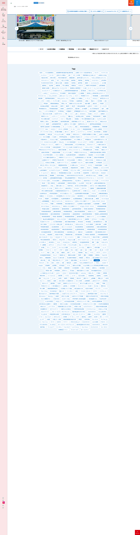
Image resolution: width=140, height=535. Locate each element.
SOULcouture (42, 296)
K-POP (107, 250)
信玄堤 (48, 281)
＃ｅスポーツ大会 (66, 299)
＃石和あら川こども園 (101, 160)
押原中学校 (42, 275)
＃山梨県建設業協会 (77, 198)
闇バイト (73, 131)
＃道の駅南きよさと (71, 232)
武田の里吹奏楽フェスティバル (75, 219)
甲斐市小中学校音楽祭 (91, 85)
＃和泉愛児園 (65, 167)
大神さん (48, 101)
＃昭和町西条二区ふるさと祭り (65, 306)
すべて (42, 49)
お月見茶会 (105, 281)
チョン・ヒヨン (46, 278)
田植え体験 (98, 224)
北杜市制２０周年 (80, 116)
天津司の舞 (87, 319)
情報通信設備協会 (54, 103)
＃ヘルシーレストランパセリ (92, 137)
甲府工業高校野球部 (45, 239)
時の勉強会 (88, 221)
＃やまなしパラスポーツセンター (87, 206)
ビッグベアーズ (81, 131)
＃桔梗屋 (97, 147)
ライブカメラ (104, 260)
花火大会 (96, 286)
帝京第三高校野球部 (88, 209)
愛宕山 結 (64, 103)
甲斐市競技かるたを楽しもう (89, 75)
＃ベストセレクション (91, 309)
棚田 (85, 255)
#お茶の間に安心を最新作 (45, 304)
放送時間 (87, 219)
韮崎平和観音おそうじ (103, 111)
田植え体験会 (74, 260)
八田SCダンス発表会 (61, 75)
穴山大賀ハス (78, 180)
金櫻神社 (44, 85)
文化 (72, 250)
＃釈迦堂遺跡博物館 (101, 206)
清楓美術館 (71, 77)
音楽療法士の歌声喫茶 (75, 88)
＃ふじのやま (97, 314)
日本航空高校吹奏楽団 (45, 255)
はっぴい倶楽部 (89, 224)
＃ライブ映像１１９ (78, 139)
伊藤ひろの (100, 278)
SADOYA (59, 322)
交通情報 (97, 260)
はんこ (40, 111)
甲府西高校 (57, 270)
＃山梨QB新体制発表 (71, 155)
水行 (58, 80)
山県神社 (65, 286)
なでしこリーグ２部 (61, 245)
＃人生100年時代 (49, 301)
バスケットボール (45, 80)
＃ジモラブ (57, 167)
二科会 (51, 185)
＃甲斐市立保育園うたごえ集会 (89, 134)
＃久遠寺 (54, 137)
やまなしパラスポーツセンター (99, 201)
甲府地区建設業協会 (84, 126)
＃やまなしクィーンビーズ (46, 144)
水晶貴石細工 (79, 101)
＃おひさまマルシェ (56, 206)
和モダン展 (88, 183)
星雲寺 (86, 83)
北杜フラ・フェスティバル (57, 201)
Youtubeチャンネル (111, 11)
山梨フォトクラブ (96, 281)
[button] (17, 29)
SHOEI (96, 106)
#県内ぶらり (43, 306)
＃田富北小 (41, 196)
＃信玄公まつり (76, 134)
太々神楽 (104, 83)
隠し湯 (101, 250)
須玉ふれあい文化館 (47, 114)
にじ (91, 260)
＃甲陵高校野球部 (91, 229)
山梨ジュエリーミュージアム (65, 96)
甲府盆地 (46, 103)
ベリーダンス (69, 291)
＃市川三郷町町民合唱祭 (47, 191)
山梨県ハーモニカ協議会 (76, 98)
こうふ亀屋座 (81, 93)
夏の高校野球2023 (98, 221)
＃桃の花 (55, 239)
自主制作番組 (51, 49)
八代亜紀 (98, 273)
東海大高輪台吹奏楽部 (70, 221)
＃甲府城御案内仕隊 (87, 149)
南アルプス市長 (65, 80)
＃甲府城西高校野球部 (103, 234)
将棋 (68, 252)
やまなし (98, 263)
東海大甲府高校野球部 (80, 211)
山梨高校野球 (105, 237)
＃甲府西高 (65, 170)
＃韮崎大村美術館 (62, 149)
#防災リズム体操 (65, 296)
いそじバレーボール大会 (46, 188)
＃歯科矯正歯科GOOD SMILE (78, 311)
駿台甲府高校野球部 (87, 214)
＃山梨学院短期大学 (65, 198)
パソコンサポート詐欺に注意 (55, 224)
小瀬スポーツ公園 (56, 319)
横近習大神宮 (44, 77)
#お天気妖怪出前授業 (69, 301)
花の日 (66, 260)
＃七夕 (58, 242)
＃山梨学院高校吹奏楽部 (65, 139)
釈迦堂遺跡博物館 (87, 129)
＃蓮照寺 (55, 304)
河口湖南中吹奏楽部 (71, 257)
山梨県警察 (87, 281)
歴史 (76, 250)
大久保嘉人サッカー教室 (66, 288)
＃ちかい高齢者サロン (46, 299)
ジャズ (62, 119)
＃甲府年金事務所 (53, 193)
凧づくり (67, 131)
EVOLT (106, 175)
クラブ (77, 317)
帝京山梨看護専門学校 (70, 178)
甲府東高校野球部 (46, 216)
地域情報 (40, 250)
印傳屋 (51, 203)
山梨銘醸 (93, 278)
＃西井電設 (104, 147)
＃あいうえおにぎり (43, 237)
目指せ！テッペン (90, 216)
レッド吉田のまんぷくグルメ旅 (46, 273)
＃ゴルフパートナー (45, 311)
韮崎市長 (73, 80)
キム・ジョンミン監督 (63, 247)
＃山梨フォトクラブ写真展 (77, 296)
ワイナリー (65, 322)
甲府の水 (88, 257)
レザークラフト (51, 306)
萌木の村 (79, 278)
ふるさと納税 (95, 322)
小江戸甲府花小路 (101, 90)
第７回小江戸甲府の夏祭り (81, 185)
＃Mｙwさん (61, 142)
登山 (86, 252)
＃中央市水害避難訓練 (103, 304)
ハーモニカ (87, 98)
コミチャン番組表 (97, 11)
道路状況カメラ (125, 11)
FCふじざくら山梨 (72, 245)
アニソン (43, 252)
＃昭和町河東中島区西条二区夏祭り (98, 152)
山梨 (76, 114)
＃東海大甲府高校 (45, 152)
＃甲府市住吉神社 (63, 137)
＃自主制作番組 (98, 165)
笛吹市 (90, 317)
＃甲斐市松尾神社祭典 (79, 309)
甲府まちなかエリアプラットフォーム (86, 178)
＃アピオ (40, 198)
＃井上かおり (62, 239)
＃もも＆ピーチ (58, 237)
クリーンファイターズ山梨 (44, 180)
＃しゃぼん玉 (44, 314)
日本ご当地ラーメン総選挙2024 (66, 281)
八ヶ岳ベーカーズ (87, 88)
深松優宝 (100, 175)
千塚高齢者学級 (95, 126)
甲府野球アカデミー (85, 96)
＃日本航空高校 (54, 198)
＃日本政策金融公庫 (92, 196)
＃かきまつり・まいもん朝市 (50, 142)
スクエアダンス (95, 80)
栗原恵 (97, 198)
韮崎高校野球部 (65, 209)
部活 (83, 268)
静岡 (107, 108)
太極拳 (48, 319)
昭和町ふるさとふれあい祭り (75, 103)
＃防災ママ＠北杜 (89, 160)
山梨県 (75, 263)
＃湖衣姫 (68, 134)
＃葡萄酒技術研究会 (62, 165)
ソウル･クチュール (104, 293)
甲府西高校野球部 (68, 211)
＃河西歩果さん (44, 139)
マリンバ (96, 114)
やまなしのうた (104, 242)
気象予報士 (42, 327)
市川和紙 (71, 101)
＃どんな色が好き (102, 311)
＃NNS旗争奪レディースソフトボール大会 (65, 196)
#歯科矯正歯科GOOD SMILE (83, 324)
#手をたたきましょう (75, 322)
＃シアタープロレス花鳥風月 (101, 170)
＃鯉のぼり (80, 232)
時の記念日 (80, 221)
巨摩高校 (105, 273)
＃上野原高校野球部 (79, 229)
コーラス (40, 317)
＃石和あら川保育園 (49, 162)
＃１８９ (94, 191)
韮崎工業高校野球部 (55, 214)
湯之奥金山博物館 (44, 106)
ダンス (78, 129)
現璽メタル (70, 116)
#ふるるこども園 (53, 139)
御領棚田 (91, 255)
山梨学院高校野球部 (76, 209)
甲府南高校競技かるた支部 (65, 173)
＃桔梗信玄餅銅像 (56, 152)
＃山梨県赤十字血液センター (76, 137)
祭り (101, 317)
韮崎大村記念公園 (89, 198)
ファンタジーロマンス (85, 291)
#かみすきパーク (91, 144)
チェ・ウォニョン (104, 319)
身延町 (57, 296)
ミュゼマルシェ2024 (101, 119)
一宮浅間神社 (91, 275)
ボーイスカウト (103, 106)
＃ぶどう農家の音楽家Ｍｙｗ (49, 157)
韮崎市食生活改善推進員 (95, 124)
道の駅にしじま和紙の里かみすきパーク (96, 93)
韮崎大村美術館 (72, 93)
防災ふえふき (92, 90)
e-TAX (42, 101)
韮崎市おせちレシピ (82, 124)
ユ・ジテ (73, 275)
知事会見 (69, 263)
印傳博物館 (104, 126)
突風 (106, 221)
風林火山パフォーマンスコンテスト (59, 88)
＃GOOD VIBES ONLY (87, 170)
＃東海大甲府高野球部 (99, 157)
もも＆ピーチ (105, 263)
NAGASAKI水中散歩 (73, 273)
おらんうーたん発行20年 (58, 257)
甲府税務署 (95, 96)
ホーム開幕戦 (43, 245)
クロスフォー (84, 188)
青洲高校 (105, 131)
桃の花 (41, 257)
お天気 (57, 263)
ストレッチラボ (44, 203)
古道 (81, 250)
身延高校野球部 (76, 214)
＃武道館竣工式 (43, 309)
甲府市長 (87, 80)
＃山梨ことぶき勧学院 (104, 134)
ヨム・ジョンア (48, 317)
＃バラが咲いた (42, 242)
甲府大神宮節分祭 (62, 77)
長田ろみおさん (103, 121)
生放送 (66, 250)
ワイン (48, 247)
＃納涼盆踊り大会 (93, 299)
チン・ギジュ (59, 327)
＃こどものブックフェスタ (54, 170)
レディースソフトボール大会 (46, 131)
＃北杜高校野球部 (79, 227)
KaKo (46, 129)
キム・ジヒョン (85, 327)
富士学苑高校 (97, 131)
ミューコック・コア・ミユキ (99, 88)
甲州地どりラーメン (45, 286)
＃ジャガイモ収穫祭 (100, 155)
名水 (86, 250)
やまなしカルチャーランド (63, 98)
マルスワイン (82, 293)
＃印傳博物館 (59, 203)
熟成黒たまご (63, 255)
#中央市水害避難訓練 (97, 301)
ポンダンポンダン (94, 327)
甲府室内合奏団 (45, 209)
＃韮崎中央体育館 (69, 144)
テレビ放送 (101, 219)
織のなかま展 (59, 83)
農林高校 (53, 283)
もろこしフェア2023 (61, 219)
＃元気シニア (59, 301)
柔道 (55, 268)
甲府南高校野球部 (44, 214)
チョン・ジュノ (45, 322)
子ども (43, 268)
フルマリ (76, 96)
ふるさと (58, 273)
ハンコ (71, 114)
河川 (48, 263)
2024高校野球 (75, 268)
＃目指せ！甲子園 (58, 234)
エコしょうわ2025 (53, 96)
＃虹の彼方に (52, 242)
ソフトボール (48, 250)
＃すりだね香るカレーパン (66, 193)
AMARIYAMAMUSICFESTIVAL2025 (75, 175)
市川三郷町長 (66, 85)
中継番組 (62, 49)
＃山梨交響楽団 (43, 170)
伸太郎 (43, 183)
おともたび (95, 98)
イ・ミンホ (105, 288)
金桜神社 (88, 116)
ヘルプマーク (54, 116)
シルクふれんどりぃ (95, 83)
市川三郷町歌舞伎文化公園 (88, 119)
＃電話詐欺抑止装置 (54, 314)
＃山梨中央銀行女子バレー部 (100, 139)
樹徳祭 (62, 108)
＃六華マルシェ (86, 191)
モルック (55, 255)
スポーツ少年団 (76, 75)
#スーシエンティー (85, 329)
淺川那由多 (83, 90)
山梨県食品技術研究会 (67, 180)
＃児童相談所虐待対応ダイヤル (62, 191)
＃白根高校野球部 (90, 227)
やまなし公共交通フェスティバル (98, 77)
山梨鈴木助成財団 (105, 96)
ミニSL (68, 265)
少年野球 (65, 317)
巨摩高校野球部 (102, 211)
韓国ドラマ (89, 247)
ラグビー (94, 245)
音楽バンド (61, 291)
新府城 (87, 268)
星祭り (52, 80)
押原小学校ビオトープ (58, 260)
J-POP (60, 250)
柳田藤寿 (52, 175)
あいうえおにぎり (84, 260)
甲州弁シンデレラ (59, 188)
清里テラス (85, 278)
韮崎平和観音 (92, 111)
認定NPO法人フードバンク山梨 (91, 180)
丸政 (69, 75)
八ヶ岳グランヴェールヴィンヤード (69, 293)
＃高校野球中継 (68, 234)
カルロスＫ (53, 129)
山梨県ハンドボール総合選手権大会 (84, 72)
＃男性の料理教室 (104, 296)
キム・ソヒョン (95, 319)
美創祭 (47, 124)
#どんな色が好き (43, 324)
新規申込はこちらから (131, 4)
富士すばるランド (43, 293)
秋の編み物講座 (58, 131)
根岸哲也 (97, 255)
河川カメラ (41, 263)
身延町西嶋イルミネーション (78, 121)
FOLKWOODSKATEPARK (47, 83)
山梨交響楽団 (102, 85)
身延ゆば (95, 103)
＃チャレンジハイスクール (74, 149)
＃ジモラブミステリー (88, 306)
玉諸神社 (99, 275)
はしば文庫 (81, 183)
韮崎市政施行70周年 (92, 293)
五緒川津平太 (68, 188)
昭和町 (60, 268)
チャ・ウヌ (51, 75)
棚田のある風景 (71, 255)
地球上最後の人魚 (78, 288)
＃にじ (51, 237)
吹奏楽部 (81, 257)
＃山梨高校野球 (89, 232)
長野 (103, 108)
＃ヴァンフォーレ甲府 (75, 170)
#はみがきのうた (96, 324)
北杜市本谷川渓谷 (43, 175)
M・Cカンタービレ (42, 96)
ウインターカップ (74, 329)
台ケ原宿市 (84, 108)
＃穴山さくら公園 (71, 239)
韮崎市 (65, 278)
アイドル (92, 252)
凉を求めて (103, 173)
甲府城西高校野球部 (69, 216)
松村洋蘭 (100, 101)
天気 (58, 252)
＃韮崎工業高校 (99, 142)
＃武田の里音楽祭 (56, 147)
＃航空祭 (47, 198)
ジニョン (54, 278)
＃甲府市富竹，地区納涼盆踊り (79, 299)
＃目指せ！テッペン (92, 211)
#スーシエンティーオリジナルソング (66, 324)
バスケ (55, 250)
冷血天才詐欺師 (89, 288)
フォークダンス (104, 327)
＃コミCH (90, 165)
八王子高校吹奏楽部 (57, 221)
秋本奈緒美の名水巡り (96, 270)
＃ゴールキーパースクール (79, 314)
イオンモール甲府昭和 (63, 129)
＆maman (64, 101)
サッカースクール (82, 286)
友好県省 (45, 178)
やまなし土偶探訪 (98, 129)
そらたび (64, 273)
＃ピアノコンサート (54, 309)
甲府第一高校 (49, 270)
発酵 (93, 242)
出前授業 (54, 265)
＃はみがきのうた (92, 311)
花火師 (89, 286)
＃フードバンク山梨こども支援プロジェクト (73, 147)
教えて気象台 (44, 224)
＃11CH (40, 167)
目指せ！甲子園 (96, 237)
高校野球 (80, 252)
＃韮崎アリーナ (58, 144)
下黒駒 (103, 283)
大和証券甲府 (86, 173)
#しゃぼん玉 (52, 324)
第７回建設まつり (57, 286)
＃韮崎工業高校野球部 (101, 227)
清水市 (73, 106)
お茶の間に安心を (69, 224)
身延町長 (58, 85)
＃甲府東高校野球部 (102, 229)
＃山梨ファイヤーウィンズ (62, 162)
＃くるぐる (94, 193)
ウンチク (54, 247)
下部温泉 (102, 103)
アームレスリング (44, 173)
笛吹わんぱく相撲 (77, 265)
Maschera (50, 296)
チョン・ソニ (42, 281)
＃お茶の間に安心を (65, 314)
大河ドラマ (80, 85)
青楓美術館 (48, 257)
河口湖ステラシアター (45, 221)
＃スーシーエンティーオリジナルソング (60, 311)
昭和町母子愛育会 (72, 183)
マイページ (137, 4)
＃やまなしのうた (86, 237)
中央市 (59, 278)
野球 (91, 250)
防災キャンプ (45, 283)
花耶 (49, 260)
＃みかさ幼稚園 (46, 137)
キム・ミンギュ (73, 247)
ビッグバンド (55, 119)
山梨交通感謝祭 (61, 183)
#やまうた (103, 322)
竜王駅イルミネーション (92, 121)
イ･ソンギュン (70, 126)
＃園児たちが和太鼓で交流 (92, 296)
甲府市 (80, 319)
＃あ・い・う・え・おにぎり (67, 227)
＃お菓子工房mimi (101, 144)
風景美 (63, 252)
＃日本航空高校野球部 (46, 232)
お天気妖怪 (61, 265)
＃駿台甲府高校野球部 (67, 229)
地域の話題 (97, 247)
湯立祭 (95, 317)
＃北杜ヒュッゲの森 (102, 309)
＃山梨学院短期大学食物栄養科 (82, 193)
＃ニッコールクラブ (82, 142)
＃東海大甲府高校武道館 (101, 306)
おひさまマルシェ (69, 201)
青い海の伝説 (53, 291)
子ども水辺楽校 (55, 180)
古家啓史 (102, 114)
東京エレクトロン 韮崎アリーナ (82, 201)
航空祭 (104, 116)
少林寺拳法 (103, 80)
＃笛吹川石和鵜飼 (89, 162)
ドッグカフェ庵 (56, 101)
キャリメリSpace (105, 198)
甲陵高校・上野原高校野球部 (101, 214)
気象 (63, 263)
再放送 (49, 268)
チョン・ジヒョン (44, 291)
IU (63, 126)
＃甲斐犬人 (80, 160)
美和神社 (84, 317)
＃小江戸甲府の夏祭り (48, 155)
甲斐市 (79, 255)
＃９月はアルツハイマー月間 (89, 304)
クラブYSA (89, 131)
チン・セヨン (81, 247)
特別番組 (71, 49)
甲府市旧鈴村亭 (96, 116)
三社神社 (105, 275)
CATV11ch (94, 219)
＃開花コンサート (105, 149)
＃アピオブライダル (104, 196)
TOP (15, 6)
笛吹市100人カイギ (104, 98)
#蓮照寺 (104, 314)
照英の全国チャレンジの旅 (83, 270)
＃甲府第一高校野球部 (90, 234)
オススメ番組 (82, 49)
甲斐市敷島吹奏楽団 (50, 98)
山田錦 (105, 224)
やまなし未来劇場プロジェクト (86, 263)
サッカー (74, 252)
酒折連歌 (40, 98)
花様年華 (60, 275)
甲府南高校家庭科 (54, 108)
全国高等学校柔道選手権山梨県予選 (64, 72)
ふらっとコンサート (46, 90)
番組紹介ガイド (94, 49)
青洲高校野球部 (66, 214)
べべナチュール (102, 291)
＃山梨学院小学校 (76, 191)
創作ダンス (64, 270)
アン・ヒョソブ (51, 327)
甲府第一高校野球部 (57, 216)
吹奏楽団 (72, 278)
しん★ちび (45, 93)
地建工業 (50, 134)
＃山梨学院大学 (43, 193)
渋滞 (53, 252)
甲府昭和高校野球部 (46, 211)
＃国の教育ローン (81, 196)
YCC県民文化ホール (57, 90)
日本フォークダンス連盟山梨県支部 (98, 185)
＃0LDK (88, 167)
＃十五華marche (74, 165)
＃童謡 (78, 237)
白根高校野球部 (55, 209)
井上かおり (104, 255)
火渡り (76, 291)
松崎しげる (90, 273)
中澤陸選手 (68, 111)
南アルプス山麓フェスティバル (87, 283)
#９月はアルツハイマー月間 (83, 301)
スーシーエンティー (103, 245)
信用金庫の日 (44, 185)
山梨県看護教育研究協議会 (56, 178)
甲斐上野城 (68, 119)
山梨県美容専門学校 (56, 124)
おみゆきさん (83, 114)
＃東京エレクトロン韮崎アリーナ (70, 206)
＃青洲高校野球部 (44, 229)
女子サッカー (52, 245)
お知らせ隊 (42, 260)
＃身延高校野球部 (55, 229)
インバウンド (63, 116)
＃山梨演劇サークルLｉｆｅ (76, 162)
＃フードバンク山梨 (67, 152)
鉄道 (48, 252)
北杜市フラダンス (58, 114)
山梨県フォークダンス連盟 (70, 124)
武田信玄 (66, 83)
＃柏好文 (82, 167)
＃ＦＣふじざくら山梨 (58, 134)
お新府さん (94, 268)
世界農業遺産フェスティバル (80, 111)
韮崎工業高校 (55, 121)
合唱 (105, 101)
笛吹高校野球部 (80, 216)
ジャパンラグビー (100, 178)
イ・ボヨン (67, 275)
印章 (66, 114)
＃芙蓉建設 (95, 167)
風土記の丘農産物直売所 (48, 219)
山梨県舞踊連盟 (45, 201)
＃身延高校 (90, 155)
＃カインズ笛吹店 (59, 155)
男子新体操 (61, 111)
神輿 (40, 278)
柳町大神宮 (53, 77)
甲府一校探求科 (51, 183)
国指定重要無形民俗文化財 (69, 319)
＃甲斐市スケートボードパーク (65, 157)
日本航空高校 (42, 134)
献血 (76, 126)
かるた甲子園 (77, 173)
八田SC (41, 72)
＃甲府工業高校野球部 (59, 232)
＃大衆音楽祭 (99, 162)
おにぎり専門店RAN (94, 108)
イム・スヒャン (44, 75)
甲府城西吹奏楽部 (45, 227)
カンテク (104, 252)
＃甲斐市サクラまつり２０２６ (80, 152)
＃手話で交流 (56, 299)
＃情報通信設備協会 (103, 193)
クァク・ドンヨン (104, 72)
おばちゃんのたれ (79, 224)
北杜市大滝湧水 (60, 175)
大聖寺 (54, 281)
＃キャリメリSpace (45, 206)
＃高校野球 (49, 234)
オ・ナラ (52, 322)
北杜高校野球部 (55, 227)
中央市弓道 (70, 185)
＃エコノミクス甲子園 (45, 147)
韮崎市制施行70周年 (54, 293)
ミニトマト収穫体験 (101, 216)
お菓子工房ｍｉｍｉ (60, 185)
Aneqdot (40, 265)
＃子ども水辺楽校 (71, 160)
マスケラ (95, 291)
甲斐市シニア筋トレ (44, 121)
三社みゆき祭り (81, 275)
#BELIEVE (105, 324)
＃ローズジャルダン (96, 239)
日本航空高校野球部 (84, 242)
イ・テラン (107, 317)
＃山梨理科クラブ (45, 160)
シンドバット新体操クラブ (50, 111)
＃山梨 (105, 165)
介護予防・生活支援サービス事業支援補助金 (50, 126)
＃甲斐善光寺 (88, 139)
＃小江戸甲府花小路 (80, 144)
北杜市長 (51, 85)
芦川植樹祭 (63, 93)
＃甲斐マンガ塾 (77, 306)
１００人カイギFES (105, 167)
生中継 (42, 247)
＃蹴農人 (89, 314)
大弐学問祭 (72, 286)
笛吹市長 (80, 83)
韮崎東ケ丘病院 (45, 88)
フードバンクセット (105, 180)
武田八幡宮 (87, 103)
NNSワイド (105, 49)
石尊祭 (97, 283)
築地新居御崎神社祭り (53, 288)
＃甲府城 (97, 149)
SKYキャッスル (57, 317)
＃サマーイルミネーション (83, 239)
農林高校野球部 (57, 211)
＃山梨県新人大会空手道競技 (84, 203)
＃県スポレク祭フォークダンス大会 (47, 165)
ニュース (104, 247)
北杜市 (107, 278)
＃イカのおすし (50, 196)
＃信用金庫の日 (81, 155)
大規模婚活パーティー (63, 329)
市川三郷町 (42, 288)
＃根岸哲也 (74, 242)
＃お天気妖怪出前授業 (75, 304)
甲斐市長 (80, 80)
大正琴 (59, 283)
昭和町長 (74, 85)
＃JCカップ (82, 165)
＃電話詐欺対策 (74, 167)
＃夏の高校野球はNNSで (100, 232)
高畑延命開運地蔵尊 (101, 188)
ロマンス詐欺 (79, 281)
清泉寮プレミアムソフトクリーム (70, 283)
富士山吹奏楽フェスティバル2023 (100, 257)
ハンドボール (86, 245)
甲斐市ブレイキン (45, 116)
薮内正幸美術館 (81, 106)
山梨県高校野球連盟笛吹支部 (71, 90)
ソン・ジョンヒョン (51, 275)
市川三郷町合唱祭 (45, 119)
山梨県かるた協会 (102, 75)
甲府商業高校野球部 (100, 209)
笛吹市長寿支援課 (65, 121)
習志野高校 (102, 268)
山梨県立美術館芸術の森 (99, 183)
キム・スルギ (67, 327)
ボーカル (73, 129)
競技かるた (53, 173)
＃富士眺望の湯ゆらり (70, 203)
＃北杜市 (105, 239)
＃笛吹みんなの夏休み (66, 309)
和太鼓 (90, 114)
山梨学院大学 (69, 108)
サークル (72, 317)
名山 (80, 245)
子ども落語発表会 (49, 72)
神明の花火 (103, 286)
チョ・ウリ (96, 72)
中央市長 (73, 83)
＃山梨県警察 (96, 203)
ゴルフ (95, 250)
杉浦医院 (92, 188)
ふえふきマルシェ (54, 93)
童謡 (98, 242)
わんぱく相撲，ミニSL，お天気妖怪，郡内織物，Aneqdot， (96, 265)
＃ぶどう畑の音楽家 (71, 142)
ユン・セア (42, 319)
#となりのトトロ (86, 322)
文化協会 (72, 270)
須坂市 (61, 106)
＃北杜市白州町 (102, 299)
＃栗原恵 (104, 203)
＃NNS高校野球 (78, 234)
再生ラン (93, 101)
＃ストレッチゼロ (89, 147)
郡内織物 (48, 265)
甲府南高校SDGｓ (43, 108)
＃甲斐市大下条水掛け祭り (58, 160)
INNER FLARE (95, 173)
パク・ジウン (98, 288)
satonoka (83, 273)
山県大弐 (90, 106)
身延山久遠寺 (54, 106)
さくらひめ (76, 188)
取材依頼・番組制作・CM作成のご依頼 (78, 11)
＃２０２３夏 (42, 234)
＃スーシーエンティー (69, 237)
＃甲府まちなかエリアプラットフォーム (46, 149)
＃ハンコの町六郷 (102, 191)
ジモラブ (98, 252)
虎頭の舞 (77, 108)
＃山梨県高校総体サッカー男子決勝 (83, 157)
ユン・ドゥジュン (75, 327)
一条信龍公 (76, 119)
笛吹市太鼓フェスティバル (83, 77)
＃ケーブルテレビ (48, 167)
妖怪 (52, 263)
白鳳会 (86, 101)
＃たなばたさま (66, 242)
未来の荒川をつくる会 (91, 175)
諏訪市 (67, 106)
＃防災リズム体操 (64, 304)
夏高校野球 (67, 268)
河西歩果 (102, 137)
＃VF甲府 (91, 142)
